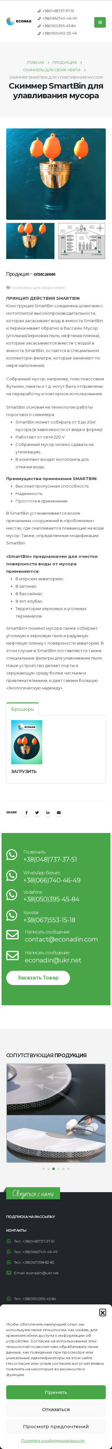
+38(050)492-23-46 (59, 33)
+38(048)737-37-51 (58, 11)
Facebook (26, 812)
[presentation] (14, 174)
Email (58, 812)
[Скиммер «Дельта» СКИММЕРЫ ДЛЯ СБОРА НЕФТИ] (56, 1113)
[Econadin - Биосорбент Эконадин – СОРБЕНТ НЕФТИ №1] (18, 21)
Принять (56, 1392)
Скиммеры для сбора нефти (38, 287)
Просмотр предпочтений (56, 1426)
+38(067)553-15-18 (49, 920)
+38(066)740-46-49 (59, 18)
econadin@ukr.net (53, 960)
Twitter (37, 812)
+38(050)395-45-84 (59, 26)
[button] (103, 1312)
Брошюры (22, 709)
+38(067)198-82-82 (38, 1262)
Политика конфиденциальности (53, 1440)
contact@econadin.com (61, 939)
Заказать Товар (38, 978)
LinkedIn (48, 812)
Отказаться (56, 1409)
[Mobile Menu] (100, 22)
